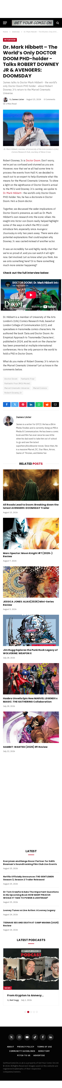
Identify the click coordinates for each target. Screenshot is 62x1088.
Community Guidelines (22, 1051)
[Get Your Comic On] (32, 23)
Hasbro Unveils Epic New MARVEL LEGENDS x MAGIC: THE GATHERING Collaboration (30, 700)
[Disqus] (31, 800)
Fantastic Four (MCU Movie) (17, 383)
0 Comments (49, 99)
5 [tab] (36, 1012)
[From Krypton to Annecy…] (31, 969)
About (10, 1047)
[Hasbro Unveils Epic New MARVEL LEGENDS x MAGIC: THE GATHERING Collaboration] (31, 678)
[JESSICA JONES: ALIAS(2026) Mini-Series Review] (31, 582)
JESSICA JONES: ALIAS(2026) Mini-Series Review (28, 603)
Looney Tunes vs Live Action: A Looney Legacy (29, 910)
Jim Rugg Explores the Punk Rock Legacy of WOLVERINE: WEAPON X (30, 651)
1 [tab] (25, 1012)
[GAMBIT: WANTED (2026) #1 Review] (31, 727)
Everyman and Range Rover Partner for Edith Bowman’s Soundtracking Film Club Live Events (30, 863)
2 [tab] (28, 1012)
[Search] (57, 22)
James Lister (18, 99)
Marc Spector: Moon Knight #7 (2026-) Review (28, 554)
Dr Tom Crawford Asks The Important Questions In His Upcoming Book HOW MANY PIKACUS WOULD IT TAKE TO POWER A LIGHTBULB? (31, 894)
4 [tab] (34, 1012)
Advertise (39, 1055)
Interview (10, 39)
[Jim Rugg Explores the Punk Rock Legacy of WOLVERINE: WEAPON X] (31, 630)
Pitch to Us (23, 1055)
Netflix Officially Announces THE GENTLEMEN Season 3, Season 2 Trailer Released (28, 878)
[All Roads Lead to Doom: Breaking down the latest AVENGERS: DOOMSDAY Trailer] (31, 485)
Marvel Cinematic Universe (17, 388)
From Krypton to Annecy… (25, 995)
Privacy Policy (25, 1047)
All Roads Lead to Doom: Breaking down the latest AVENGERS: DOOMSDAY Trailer (31, 506)
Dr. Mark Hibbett (12, 192)
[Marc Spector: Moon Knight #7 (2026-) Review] (31, 533)
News (8, 988)
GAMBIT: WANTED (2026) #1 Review (25, 747)
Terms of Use (44, 1047)
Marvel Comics (40, 388)
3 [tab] (31, 1012)
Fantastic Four (27, 379)
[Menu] (5, 22)
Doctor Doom (33, 160)
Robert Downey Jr (13, 392)
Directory (44, 1051)
